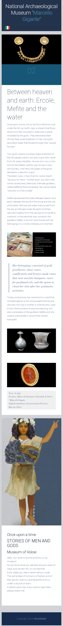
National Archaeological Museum (31, 12)
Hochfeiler (40, 618)
